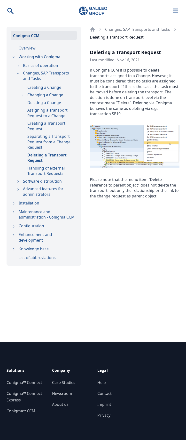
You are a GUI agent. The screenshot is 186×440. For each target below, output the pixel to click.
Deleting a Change (44, 102)
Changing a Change (45, 95)
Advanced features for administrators (43, 191)
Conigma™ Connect (24, 382)
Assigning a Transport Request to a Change (47, 112)
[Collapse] (13, 57)
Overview (27, 48)
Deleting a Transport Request (47, 157)
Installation (29, 203)
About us (60, 404)
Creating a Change (44, 87)
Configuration (31, 225)
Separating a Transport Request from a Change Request (48, 142)
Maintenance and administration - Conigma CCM (47, 214)
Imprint (104, 404)
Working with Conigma (39, 56)
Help (101, 382)
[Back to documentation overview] (92, 29)
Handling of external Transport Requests (46, 170)
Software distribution (42, 181)
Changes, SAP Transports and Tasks (46, 75)
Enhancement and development (35, 237)
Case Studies (63, 382)
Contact (104, 393)
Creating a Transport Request (46, 126)
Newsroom (62, 393)
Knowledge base (34, 249)
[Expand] (18, 66)
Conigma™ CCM (21, 411)
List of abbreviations (37, 257)
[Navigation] (175, 11)
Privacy (103, 415)
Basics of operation (40, 65)
